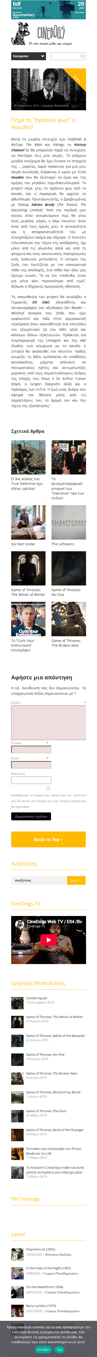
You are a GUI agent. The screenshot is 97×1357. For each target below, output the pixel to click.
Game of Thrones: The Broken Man (66, 643)
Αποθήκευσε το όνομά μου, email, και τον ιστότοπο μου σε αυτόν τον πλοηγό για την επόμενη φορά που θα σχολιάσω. (48, 801)
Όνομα (29, 743)
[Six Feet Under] (28, 539)
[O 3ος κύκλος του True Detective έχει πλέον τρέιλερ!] (28, 474)
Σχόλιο (48, 702)
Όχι (59, 1350)
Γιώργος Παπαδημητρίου (61, 1273)
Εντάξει (43, 1350)
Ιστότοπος (18, 774)
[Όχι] (90, 1338)
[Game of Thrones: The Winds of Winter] (28, 585)
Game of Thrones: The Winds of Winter (28, 592)
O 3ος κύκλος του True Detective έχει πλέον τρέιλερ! (27, 483)
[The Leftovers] (68, 539)
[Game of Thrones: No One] (68, 585)
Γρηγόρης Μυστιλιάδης (55, 105)
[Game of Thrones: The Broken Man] (68, 636)
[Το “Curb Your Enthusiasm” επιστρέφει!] (28, 636)
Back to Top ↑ (48, 839)
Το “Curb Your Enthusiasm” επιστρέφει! (22, 645)
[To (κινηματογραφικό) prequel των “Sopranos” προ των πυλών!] (68, 474)
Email (29, 758)
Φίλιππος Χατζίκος (58, 1254)
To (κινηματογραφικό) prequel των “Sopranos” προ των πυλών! (67, 488)
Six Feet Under (23, 544)
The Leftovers (62, 544)
